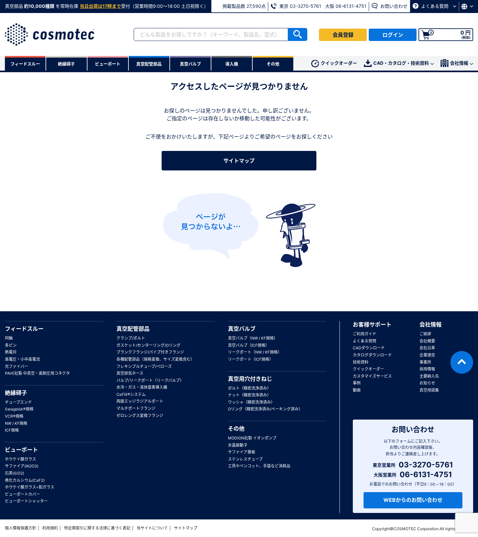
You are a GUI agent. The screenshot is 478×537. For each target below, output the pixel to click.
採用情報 (427, 369)
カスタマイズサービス (372, 376)
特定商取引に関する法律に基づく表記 (97, 528)
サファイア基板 (241, 452)
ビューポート (21, 450)
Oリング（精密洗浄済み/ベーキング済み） (265, 409)
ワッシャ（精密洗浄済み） (251, 402)
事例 (357, 383)
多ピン (11, 345)
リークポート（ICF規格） (250, 359)
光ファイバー (16, 366)
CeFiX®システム (131, 394)
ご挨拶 (425, 333)
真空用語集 (429, 390)
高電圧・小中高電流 (22, 359)
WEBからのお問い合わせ (413, 500)
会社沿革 (427, 347)
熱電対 (11, 352)
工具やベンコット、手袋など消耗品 (259, 465)
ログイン (392, 35)
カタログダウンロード (372, 355)
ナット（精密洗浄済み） (249, 395)
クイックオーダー (339, 63)
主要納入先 (429, 376)
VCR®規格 (14, 416)
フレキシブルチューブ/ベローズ (144, 366)
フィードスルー (24, 329)
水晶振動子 (237, 445)
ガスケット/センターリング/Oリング (148, 345)
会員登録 (343, 35)
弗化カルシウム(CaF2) (25, 480)
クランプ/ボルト (130, 338)
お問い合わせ (393, 6)
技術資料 (360, 362)
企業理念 (427, 355)
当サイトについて (152, 528)
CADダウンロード (369, 347)
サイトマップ (239, 160)
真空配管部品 (133, 329)
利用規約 (50, 528)
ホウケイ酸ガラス (20, 459)
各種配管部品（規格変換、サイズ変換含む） (155, 359)
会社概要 (427, 341)
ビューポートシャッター (26, 501)
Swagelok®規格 (19, 409)
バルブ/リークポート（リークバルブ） (150, 380)
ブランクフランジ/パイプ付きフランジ (150, 352)
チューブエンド (18, 402)
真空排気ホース (129, 373)
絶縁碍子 (16, 393)
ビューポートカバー (22, 494)
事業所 (425, 362)
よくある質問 (435, 6)
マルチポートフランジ (135, 408)
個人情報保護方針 (20, 528)
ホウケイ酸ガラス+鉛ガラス (29, 487)
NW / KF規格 (16, 423)
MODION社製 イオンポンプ (252, 438)
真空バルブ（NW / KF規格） (253, 338)
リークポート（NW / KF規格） (255, 352)
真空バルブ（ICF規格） (248, 345)
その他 (236, 428)
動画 (357, 390)
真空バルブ (242, 329)
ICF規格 (12, 430)
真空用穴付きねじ (250, 379)
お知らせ (427, 383)
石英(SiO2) (14, 473)
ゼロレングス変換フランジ (139, 415)
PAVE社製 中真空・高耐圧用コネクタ (37, 373)
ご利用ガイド (364, 333)
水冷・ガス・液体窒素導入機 (141, 387)
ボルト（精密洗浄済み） (249, 388)
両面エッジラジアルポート (139, 401)
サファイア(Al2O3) (21, 465)
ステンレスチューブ (245, 459)
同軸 (9, 338)
